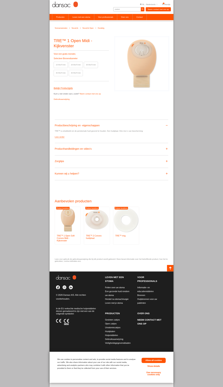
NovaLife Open (88, 28)
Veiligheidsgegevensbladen (118, 343)
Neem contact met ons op (158, 9)
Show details (153, 366)
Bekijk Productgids (63, 88)
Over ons (125, 17)
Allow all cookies (153, 360)
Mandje (166, 4)
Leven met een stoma (81, 17)
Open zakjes (111, 324)
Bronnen (141, 295)
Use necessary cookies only (153, 373)
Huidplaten (110, 331)
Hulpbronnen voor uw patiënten (147, 301)
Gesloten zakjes (112, 320)
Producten (60, 17)
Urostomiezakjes (112, 327)
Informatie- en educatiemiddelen (145, 289)
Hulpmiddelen (111, 335)
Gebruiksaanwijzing (62, 99)
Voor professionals (105, 17)
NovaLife (75, 28)
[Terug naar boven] (170, 268)
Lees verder (60, 137)
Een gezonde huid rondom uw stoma (117, 293)
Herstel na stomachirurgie (117, 299)
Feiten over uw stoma (115, 287)
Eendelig (101, 28)
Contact (139, 17)
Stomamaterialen (61, 28)
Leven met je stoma (114, 303)
